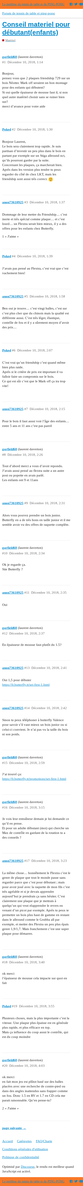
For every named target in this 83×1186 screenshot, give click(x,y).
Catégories (24, 1141)
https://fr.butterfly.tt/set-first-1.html (26, 684)
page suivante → (14, 1128)
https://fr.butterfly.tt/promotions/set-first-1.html (34, 779)
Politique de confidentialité (20, 1157)
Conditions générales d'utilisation (25, 1149)
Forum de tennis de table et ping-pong (28, 13)
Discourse (28, 1166)
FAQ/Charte (44, 1141)
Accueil (7, 1141)
